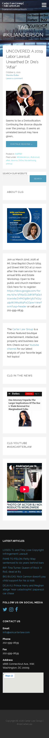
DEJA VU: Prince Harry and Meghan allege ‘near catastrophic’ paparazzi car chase (23, 589)
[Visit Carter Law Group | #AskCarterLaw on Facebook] (16, 610)
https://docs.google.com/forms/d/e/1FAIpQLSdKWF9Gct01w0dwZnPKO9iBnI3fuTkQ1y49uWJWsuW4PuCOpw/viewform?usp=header (24, 298)
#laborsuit (34, 157)
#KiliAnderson (23, 157)
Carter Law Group (22, 329)
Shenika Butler (12, 75)
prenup (9, 164)
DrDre (21, 160)
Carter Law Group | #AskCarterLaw (13, 4)
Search (38, 179)
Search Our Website (15, 173)
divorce (14, 160)
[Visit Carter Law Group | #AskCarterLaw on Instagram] (11, 610)
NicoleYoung (30, 160)
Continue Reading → (21, 144)
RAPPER (18, 154)
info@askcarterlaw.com (16, 632)
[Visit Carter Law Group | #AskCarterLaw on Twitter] (5, 610)
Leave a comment (14, 78)
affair (8, 160)
